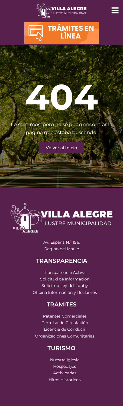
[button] (115, 10)
